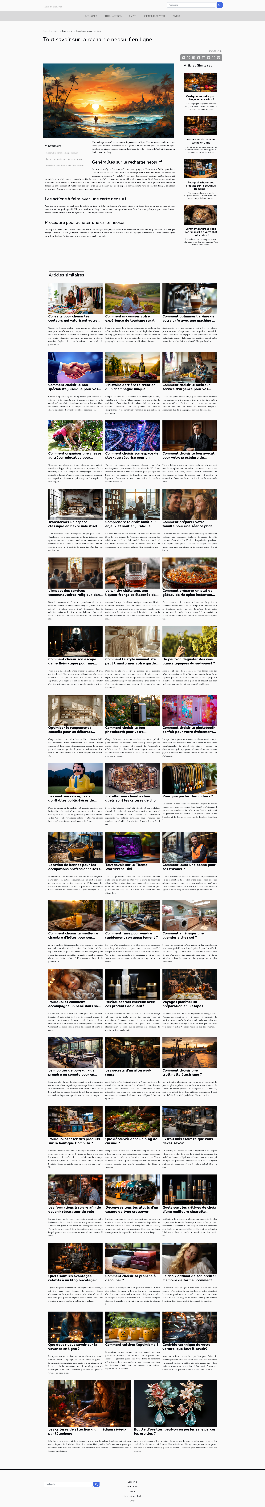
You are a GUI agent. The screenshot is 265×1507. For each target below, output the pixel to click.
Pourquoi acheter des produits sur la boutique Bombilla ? (201, 186)
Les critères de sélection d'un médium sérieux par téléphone (87, 1431)
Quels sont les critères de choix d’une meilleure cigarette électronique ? (189, 1211)
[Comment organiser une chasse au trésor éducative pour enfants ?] (75, 436)
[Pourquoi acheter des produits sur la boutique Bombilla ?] (200, 168)
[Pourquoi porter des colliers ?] (189, 779)
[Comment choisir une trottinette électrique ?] (189, 1053)
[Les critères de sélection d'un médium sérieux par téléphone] (89, 1404)
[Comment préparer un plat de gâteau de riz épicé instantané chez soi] (189, 573)
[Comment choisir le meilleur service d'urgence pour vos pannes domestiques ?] (189, 367)
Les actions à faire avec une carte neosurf (64, 159)
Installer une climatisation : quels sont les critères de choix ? (131, 800)
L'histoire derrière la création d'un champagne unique (130, 387)
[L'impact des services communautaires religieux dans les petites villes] (75, 573)
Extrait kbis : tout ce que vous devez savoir (187, 1141)
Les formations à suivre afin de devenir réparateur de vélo (74, 1209)
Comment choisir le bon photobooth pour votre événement (125, 731)
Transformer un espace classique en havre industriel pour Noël (72, 526)
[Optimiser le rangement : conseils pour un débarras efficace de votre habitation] (75, 710)
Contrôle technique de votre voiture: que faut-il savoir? (186, 1346)
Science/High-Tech (154, 16)
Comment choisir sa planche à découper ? (130, 1278)
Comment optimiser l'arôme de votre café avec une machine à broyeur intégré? (188, 320)
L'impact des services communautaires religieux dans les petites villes (75, 594)
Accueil (46, 31)
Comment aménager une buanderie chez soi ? (183, 935)
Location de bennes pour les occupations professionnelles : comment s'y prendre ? (74, 869)
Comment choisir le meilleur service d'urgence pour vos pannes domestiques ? (186, 389)
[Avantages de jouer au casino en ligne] (200, 125)
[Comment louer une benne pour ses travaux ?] (189, 847)
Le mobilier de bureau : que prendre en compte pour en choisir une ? (71, 1074)
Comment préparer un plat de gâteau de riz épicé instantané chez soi (188, 594)
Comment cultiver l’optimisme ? (131, 1344)
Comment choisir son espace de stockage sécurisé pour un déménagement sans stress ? (131, 457)
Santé (132, 16)
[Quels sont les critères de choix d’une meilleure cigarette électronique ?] (189, 1190)
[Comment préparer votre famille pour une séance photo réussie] (189, 504)
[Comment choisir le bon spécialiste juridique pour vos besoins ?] (75, 367)
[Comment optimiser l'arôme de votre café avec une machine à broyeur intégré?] (189, 299)
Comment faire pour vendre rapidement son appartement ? (131, 935)
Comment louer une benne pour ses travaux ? (189, 867)
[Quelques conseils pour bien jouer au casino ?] (200, 82)
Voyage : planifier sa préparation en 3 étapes (182, 1004)
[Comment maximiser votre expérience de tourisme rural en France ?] (132, 299)
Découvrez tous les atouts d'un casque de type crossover (131, 1209)
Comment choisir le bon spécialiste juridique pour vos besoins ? (73, 389)
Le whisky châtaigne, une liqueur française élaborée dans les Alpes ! (132, 594)
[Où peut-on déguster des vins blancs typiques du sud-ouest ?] (189, 641)
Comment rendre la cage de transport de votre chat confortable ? (201, 232)
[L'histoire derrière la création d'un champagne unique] (132, 367)
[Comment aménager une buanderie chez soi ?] (189, 916)
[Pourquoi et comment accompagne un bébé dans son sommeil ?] (75, 984)
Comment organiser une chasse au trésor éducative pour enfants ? (74, 457)
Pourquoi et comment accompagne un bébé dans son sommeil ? (74, 1006)
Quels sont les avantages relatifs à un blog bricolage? (72, 1278)
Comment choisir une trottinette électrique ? (182, 1072)
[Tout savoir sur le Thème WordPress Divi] (132, 847)
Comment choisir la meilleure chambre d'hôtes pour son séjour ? (73, 937)
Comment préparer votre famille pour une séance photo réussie (188, 526)
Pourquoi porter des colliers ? (187, 796)
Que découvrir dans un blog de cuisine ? (131, 1141)
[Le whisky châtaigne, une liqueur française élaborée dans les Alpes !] (132, 573)
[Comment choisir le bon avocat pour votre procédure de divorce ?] (189, 436)
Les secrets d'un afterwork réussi (128, 1072)
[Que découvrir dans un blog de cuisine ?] (132, 1121)
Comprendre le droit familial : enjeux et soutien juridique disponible (130, 526)
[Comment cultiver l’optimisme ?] (132, 1327)
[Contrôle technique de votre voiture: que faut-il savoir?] (189, 1327)
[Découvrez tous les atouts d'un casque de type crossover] (132, 1190)
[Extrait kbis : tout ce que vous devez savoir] (189, 1121)
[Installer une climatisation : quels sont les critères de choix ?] (132, 779)
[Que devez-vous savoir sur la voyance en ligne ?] (75, 1327)
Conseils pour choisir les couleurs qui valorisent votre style (72, 320)
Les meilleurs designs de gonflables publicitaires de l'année (71, 800)
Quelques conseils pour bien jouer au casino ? (200, 98)
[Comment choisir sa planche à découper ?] (132, 1258)
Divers (176, 16)
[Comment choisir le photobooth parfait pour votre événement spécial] (189, 710)
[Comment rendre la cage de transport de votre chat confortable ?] (200, 215)
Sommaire (54, 146)
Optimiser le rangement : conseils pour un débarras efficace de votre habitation (72, 731)
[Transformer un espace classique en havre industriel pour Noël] (75, 504)
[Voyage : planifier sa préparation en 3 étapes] (189, 984)
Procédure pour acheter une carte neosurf (65, 166)
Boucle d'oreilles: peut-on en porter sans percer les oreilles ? (174, 1431)
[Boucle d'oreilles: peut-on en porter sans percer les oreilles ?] (175, 1404)
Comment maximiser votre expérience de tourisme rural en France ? (130, 320)
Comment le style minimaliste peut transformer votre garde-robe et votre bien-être (131, 663)
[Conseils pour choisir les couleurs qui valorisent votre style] (75, 299)
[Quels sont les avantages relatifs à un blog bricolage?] (75, 1258)
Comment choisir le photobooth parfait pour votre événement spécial (188, 731)
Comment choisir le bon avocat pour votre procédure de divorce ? (188, 457)
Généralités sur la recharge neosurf (62, 153)
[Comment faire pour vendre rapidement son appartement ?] (132, 916)
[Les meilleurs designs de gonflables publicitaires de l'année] (75, 779)
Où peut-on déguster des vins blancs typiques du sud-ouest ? (188, 661)
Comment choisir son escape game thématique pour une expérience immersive (72, 663)
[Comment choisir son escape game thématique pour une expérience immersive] (75, 641)
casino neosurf (106, 173)
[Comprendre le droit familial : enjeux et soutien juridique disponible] (132, 504)
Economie (91, 16)
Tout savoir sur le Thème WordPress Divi (126, 867)
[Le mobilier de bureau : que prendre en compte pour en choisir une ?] (75, 1053)
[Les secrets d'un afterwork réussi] (132, 1053)
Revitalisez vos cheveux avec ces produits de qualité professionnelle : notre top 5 (130, 1006)
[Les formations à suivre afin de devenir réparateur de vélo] (75, 1190)
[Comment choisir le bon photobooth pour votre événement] (132, 710)
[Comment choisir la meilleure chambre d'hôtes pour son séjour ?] (75, 916)
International (113, 16)
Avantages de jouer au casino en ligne (201, 141)
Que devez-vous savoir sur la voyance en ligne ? (72, 1346)
